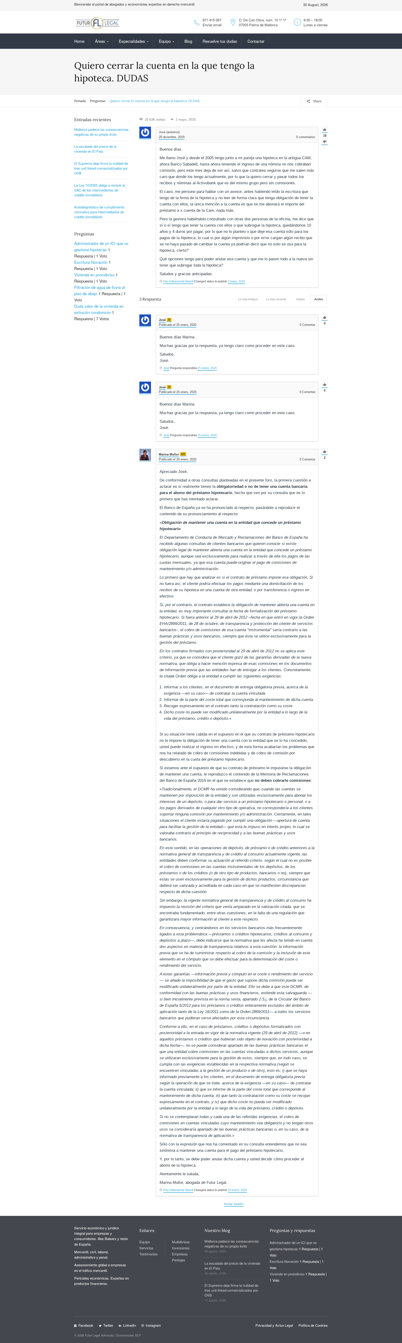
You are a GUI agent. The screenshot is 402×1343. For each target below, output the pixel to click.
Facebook (85, 1325)
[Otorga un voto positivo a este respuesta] (325, 317)
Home (79, 41)
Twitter (108, 1325)
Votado (300, 299)
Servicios (146, 1247)
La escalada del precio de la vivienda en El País (95, 149)
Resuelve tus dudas (220, 41)
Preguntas (97, 101)
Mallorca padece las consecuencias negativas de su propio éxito (101, 132)
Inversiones (181, 1247)
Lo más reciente (276, 299)
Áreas (100, 41)
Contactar (256, 41)
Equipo (165, 41)
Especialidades (132, 41)
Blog (188, 41)
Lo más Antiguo (248, 299)
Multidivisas (181, 1241)
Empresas (180, 1253)
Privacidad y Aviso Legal (274, 1325)
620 (183, 453)
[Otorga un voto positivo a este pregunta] (325, 130)
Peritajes (178, 1259)
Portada (80, 101)
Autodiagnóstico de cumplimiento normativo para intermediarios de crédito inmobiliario (99, 212)
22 (169, 319)
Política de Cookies (313, 1325)
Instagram (153, 1325)
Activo (318, 299)
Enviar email (212, 24)
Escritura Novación (90, 262)
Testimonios (148, 1253)
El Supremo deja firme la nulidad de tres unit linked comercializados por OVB (101, 168)
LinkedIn (129, 1325)
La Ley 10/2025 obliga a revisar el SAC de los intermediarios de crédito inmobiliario (99, 190)
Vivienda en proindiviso (94, 274)
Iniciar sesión (233, 1204)
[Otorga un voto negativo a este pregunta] (325, 142)
